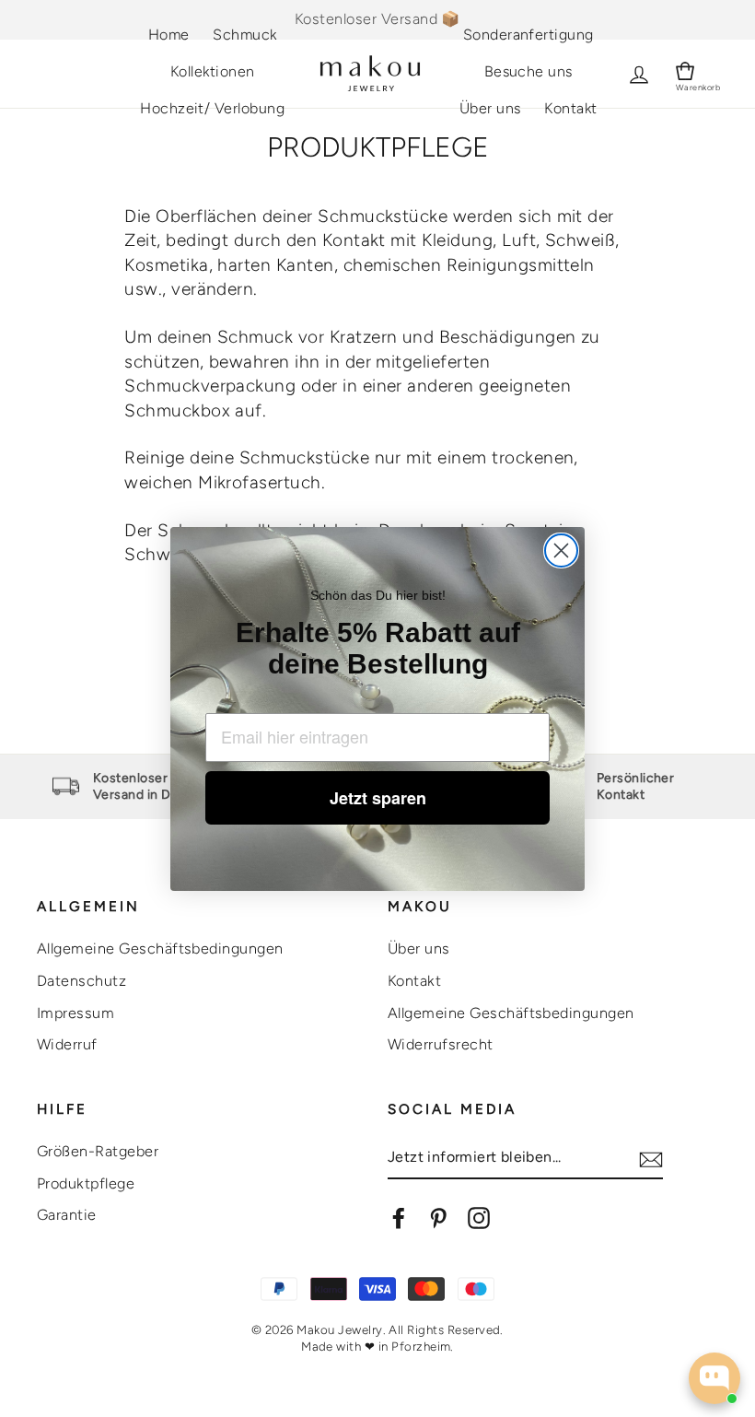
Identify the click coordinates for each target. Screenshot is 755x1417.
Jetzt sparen (378, 798)
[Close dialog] (561, 550)
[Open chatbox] (714, 1378)
